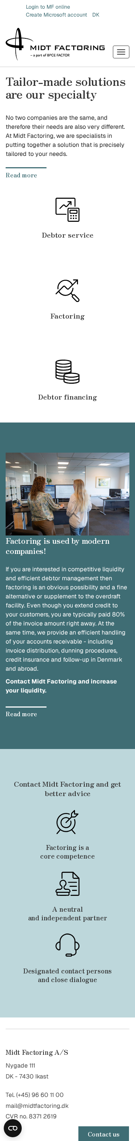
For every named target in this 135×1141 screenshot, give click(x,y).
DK (95, 14)
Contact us (104, 1133)
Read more (21, 174)
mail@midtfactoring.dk (37, 1106)
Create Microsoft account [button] (56, 14)
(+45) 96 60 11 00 (40, 1095)
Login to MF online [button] (48, 6)
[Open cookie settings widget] (13, 1128)
